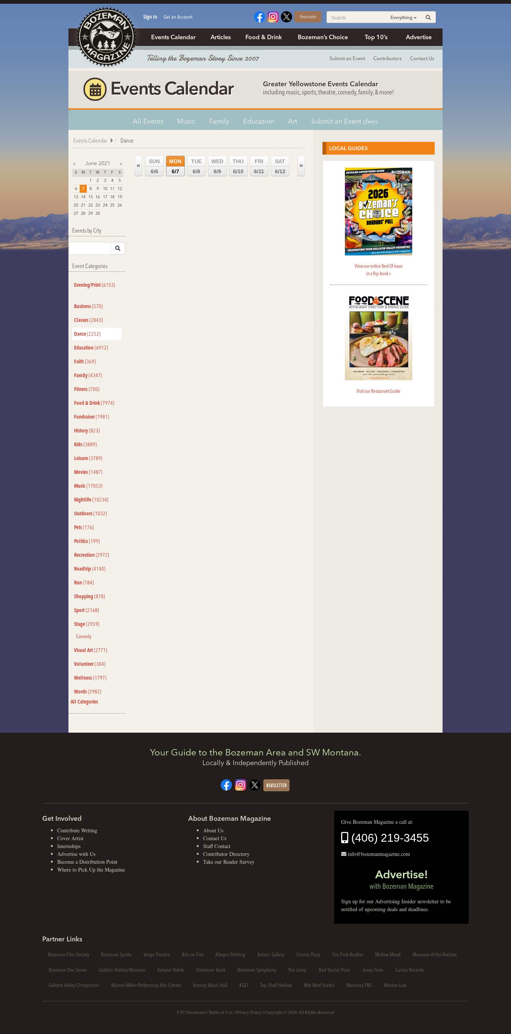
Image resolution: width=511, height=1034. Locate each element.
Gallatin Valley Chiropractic (74, 985)
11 (112, 188)
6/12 (280, 166)
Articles (221, 37)
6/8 (196, 166)
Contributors (387, 58)
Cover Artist (70, 838)
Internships (68, 846)
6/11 (259, 166)
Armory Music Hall (210, 985)
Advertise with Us (76, 853)
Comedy (83, 636)
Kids (85, 444)
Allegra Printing (230, 954)
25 (112, 205)
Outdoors (90, 513)
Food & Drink (263, 37)
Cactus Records (409, 969)
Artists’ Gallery (270, 954)
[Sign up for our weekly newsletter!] (276, 784)
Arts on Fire (193, 954)
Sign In (150, 16)
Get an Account (178, 16)
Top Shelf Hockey (276, 985)
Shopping (89, 596)
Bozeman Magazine (105, 37)
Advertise (419, 37)
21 (83, 205)
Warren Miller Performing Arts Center (146, 985)
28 (83, 213)
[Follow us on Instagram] (273, 15)
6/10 (238, 166)
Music (186, 121)
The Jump (297, 969)
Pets (84, 527)
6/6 (154, 166)
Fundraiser (91, 416)
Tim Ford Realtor (347, 954)
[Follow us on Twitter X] (286, 15)
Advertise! (401, 879)
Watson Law (395, 985)
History (87, 430)
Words (87, 691)
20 (76, 205)
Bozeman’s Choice (323, 37)
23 (97, 205)
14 (83, 196)
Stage (87, 624)
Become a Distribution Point (87, 861)
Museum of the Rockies (435, 954)
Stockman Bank (211, 969)
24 (105, 205)
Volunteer (89, 664)
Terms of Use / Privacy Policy (234, 1012)
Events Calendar (173, 37)
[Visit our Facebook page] (259, 15)
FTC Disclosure (191, 1012)
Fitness (87, 389)
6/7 (175, 166)
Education (258, 121)
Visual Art (90, 650)
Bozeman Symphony (257, 969)
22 (90, 205)
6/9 (217, 166)
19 (119, 196)
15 (90, 196)
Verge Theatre (157, 954)
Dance (87, 333)
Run (84, 582)
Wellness (90, 677)
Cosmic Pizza (308, 954)
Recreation (91, 555)
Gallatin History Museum (122, 969)
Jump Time (372, 969)
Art (292, 121)
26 (119, 205)
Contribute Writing (77, 830)
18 (112, 196)
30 (97, 213)
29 (90, 213)
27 (76, 213)
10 (105, 188)
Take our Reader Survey (228, 861)
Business (88, 306)
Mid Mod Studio (319, 985)
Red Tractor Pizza (334, 969)
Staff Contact (216, 846)
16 (97, 196)
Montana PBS (359, 985)
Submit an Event (347, 58)
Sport (86, 610)
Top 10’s (376, 37)
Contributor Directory (226, 853)
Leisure (88, 458)
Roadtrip (89, 568)
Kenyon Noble (170, 969)
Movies (88, 472)
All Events (148, 121)
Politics (87, 541)
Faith (85, 361)
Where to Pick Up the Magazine (91, 869)
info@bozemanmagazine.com (379, 853)
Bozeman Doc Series (68, 969)
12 (119, 188)
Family (219, 121)
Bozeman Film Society (68, 954)
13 (76, 196)
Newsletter (308, 16)
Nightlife (91, 499)
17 (105, 196)
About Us (213, 830)
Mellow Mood (388, 954)
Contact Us (422, 58)
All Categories (84, 701)
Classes (88, 320)
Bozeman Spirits (116, 954)
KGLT (243, 985)
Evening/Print (94, 285)
